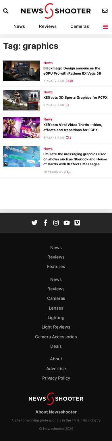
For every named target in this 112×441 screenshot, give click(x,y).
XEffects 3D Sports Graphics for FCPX (75, 98)
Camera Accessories (56, 336)
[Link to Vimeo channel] (77, 223)
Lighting (56, 317)
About (56, 359)
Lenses (56, 308)
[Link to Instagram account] (56, 223)
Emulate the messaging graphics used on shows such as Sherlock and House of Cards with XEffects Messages (75, 159)
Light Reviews (56, 327)
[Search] (6, 11)
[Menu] (106, 27)
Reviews (48, 26)
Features (56, 266)
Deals (56, 346)
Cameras (79, 26)
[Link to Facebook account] (45, 223)
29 (71, 80)
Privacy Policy (56, 378)
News (19, 26)
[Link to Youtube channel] (66, 223)
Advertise (56, 368)
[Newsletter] (105, 10)
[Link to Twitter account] (34, 223)
